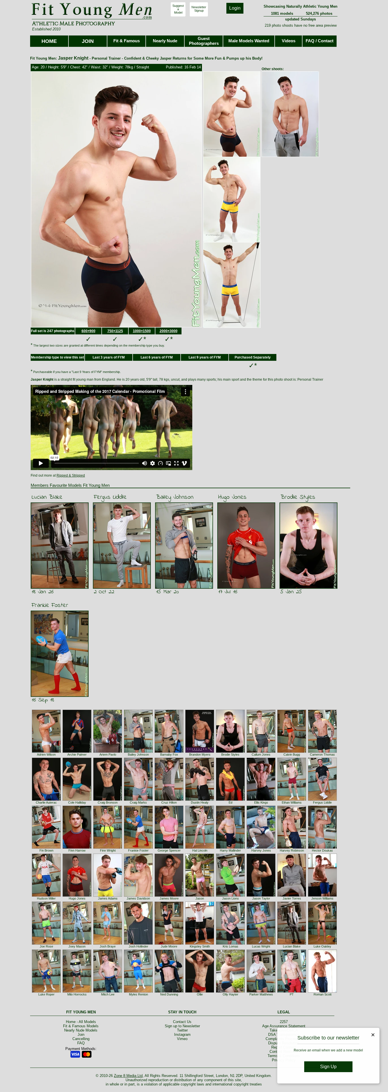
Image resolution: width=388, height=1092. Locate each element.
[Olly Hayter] (230, 991)
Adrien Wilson (46, 754)
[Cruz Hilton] (169, 799)
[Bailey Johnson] (138, 751)
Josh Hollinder (138, 946)
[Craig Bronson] (107, 799)
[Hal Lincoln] (199, 847)
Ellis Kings (261, 802)
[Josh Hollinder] (138, 943)
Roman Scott (322, 994)
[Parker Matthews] (261, 991)
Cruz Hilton (169, 802)
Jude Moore (169, 946)
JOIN (88, 41)
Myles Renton (138, 994)
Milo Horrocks (77, 994)
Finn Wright (108, 850)
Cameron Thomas (322, 754)
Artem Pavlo (107, 754)
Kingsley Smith (200, 946)
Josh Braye (108, 946)
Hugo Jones (232, 497)
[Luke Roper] (46, 991)
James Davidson (138, 898)
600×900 (88, 331)
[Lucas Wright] (261, 943)
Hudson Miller (46, 898)
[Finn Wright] (107, 847)
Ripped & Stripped (71, 475)
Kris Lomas (230, 946)
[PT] (291, 991)
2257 (284, 1022)
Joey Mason (76, 946)
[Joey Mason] (76, 943)
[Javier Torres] (291, 895)
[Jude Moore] (169, 943)
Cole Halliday (77, 802)
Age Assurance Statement (283, 1026)
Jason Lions (230, 898)
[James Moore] (169, 895)
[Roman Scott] (322, 991)
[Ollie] (199, 991)
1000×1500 (142, 331)
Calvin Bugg (291, 754)
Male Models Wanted (248, 40)
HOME (49, 41)
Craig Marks (138, 802)
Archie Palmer (77, 754)
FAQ (81, 1043)
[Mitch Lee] (107, 991)
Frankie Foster (50, 605)
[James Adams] (107, 895)
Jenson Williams (322, 898)
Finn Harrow (76, 850)
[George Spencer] (169, 847)
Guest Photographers (204, 41)
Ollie (200, 994)
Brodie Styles (297, 497)
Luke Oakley (322, 946)
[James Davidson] (138, 895)
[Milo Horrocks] (76, 991)
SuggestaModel (178, 9)
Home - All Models (81, 1022)
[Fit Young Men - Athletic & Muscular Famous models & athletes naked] (92, 19)
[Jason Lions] (230, 895)
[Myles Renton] (138, 991)
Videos (288, 40)
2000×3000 (169, 331)
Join (81, 1034)
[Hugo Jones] (76, 895)
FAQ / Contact (319, 40)
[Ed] (230, 799)
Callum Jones (261, 754)
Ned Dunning (169, 994)
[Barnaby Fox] (169, 751)
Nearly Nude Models (80, 1030)
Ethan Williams (292, 802)
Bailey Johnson (174, 497)
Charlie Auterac (46, 802)
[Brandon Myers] (199, 751)
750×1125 (115, 331)
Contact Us (182, 1022)
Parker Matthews (261, 994)
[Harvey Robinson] (291, 847)
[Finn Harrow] (76, 847)
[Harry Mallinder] (230, 847)
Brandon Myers (199, 754)
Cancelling (80, 1039)
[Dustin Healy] (199, 799)
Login (235, 8)
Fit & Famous (126, 40)
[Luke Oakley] (322, 943)
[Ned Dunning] (169, 991)
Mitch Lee (107, 994)
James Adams (108, 898)
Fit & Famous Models (81, 1026)
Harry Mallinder (230, 850)
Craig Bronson (108, 802)
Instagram (182, 1034)
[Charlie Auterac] (46, 799)
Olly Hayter (230, 994)
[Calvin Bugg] (291, 751)
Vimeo (182, 1039)
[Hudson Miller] (46, 895)
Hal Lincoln (199, 850)
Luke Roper (46, 994)
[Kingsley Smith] (199, 943)
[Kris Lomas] (230, 943)
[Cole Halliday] (76, 799)
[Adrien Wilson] (46, 751)
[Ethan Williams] (291, 799)
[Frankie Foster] (138, 847)
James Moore (169, 898)
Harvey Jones (261, 850)
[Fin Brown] (46, 847)
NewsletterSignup (198, 8)
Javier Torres (292, 898)
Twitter (182, 1030)
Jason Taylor (261, 898)
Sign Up (328, 1066)
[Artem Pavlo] (107, 751)
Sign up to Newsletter (182, 1026)
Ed (230, 802)
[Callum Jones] (261, 751)
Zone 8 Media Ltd (128, 1076)
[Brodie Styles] (230, 751)
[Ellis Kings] (261, 799)
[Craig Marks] (138, 799)
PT (292, 994)
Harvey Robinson (292, 850)
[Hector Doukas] (322, 847)
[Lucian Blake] (291, 943)
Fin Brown (46, 850)
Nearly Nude (165, 40)
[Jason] (199, 895)
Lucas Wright (261, 946)
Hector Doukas (322, 850)
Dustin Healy (199, 802)
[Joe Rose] (46, 943)
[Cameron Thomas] (322, 751)
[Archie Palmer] (76, 751)
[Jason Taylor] (261, 895)
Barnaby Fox (169, 754)
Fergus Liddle (110, 497)
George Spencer (169, 850)
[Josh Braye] (107, 943)
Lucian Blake (47, 497)
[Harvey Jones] (261, 847)
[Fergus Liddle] (322, 799)
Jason (199, 898)
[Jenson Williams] (322, 895)
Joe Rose (46, 946)
